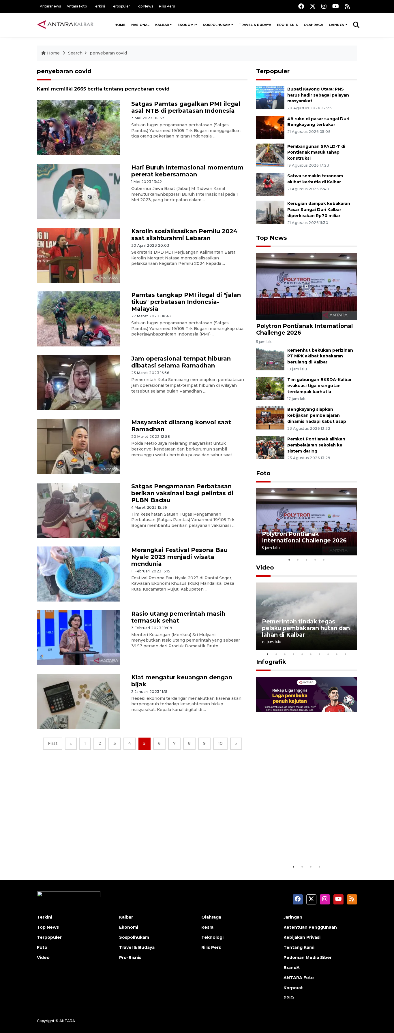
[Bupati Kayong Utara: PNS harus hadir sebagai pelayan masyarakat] (270, 97)
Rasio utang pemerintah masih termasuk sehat (178, 617)
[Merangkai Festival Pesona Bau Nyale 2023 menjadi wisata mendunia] (78, 573)
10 (220, 743)
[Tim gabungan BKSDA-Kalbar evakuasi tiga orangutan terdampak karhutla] (270, 388)
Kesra (207, 927)
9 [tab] (337, 654)
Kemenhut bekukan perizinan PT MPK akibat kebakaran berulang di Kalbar (320, 356)
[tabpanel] (306, 521)
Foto (263, 473)
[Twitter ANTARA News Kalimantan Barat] (313, 6)
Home (120, 25)
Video (265, 567)
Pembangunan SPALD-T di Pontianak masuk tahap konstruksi (316, 152)
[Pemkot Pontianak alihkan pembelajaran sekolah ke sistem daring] (270, 447)
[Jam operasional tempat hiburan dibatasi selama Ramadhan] (78, 382)
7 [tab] (319, 654)
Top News (144, 6)
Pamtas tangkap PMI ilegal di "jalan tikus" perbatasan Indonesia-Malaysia (186, 301)
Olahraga (313, 25)
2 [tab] (298, 560)
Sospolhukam (216, 25)
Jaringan (293, 917)
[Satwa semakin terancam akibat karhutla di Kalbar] (270, 184)
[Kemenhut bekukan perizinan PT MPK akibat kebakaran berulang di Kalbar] (270, 358)
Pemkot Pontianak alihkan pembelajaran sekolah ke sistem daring (316, 445)
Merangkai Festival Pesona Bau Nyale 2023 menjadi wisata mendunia (179, 556)
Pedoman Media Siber (308, 957)
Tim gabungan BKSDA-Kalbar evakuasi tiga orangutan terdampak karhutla (319, 385)
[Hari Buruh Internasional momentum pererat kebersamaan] (78, 191)
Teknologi (212, 937)
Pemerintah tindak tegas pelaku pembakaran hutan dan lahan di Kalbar (306, 628)
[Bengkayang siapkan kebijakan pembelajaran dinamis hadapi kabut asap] (270, 417)
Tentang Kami (299, 947)
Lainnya (337, 25)
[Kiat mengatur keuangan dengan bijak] (78, 701)
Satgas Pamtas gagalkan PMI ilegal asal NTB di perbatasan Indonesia (185, 107)
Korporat (293, 987)
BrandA (292, 967)
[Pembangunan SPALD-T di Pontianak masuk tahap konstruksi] (270, 154)
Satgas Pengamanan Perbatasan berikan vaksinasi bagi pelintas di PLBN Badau (182, 493)
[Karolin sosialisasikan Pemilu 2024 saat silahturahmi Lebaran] (78, 255)
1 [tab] (289, 560)
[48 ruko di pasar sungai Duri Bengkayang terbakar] (270, 127)
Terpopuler (120, 6)
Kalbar (162, 25)
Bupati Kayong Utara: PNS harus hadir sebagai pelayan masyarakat (318, 95)
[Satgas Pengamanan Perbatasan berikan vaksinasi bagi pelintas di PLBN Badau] (78, 509)
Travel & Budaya (255, 25)
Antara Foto (77, 6)
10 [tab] (345, 654)
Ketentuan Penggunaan (310, 927)
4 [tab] (315, 560)
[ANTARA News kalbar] (66, 25)
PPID (289, 997)
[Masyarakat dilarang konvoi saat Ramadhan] (78, 446)
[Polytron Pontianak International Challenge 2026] (306, 286)
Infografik (271, 661)
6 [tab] (311, 654)
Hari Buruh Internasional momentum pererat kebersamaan (187, 171)
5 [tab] (324, 560)
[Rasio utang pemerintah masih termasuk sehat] (78, 637)
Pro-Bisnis (287, 25)
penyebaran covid (108, 53)
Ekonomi (186, 25)
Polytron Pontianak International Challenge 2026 (304, 329)
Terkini (99, 6)
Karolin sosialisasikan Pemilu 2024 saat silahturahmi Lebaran (184, 235)
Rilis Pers (167, 6)
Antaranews (50, 6)
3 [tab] (306, 560)
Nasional (140, 25)
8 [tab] (328, 654)
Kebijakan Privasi (302, 937)
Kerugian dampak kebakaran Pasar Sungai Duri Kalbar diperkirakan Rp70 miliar (318, 209)
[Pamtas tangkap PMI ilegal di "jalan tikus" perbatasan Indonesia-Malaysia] (78, 318)
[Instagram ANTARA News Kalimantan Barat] (324, 6)
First (52, 743)
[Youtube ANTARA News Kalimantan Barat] (335, 6)
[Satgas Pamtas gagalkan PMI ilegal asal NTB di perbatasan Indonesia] (78, 127)
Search (75, 53)
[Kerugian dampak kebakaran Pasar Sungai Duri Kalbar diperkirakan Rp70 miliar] (270, 212)
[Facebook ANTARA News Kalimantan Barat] (301, 6)
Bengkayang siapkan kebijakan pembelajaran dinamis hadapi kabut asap (316, 415)
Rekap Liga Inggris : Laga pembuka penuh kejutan (299, 843)
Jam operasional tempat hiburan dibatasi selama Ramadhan (181, 362)
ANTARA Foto (299, 977)
